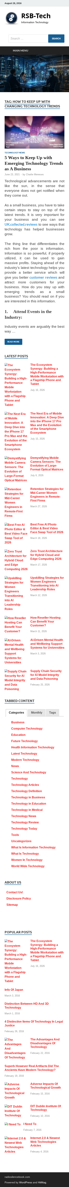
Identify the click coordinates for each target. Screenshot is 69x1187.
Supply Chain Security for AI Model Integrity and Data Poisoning (46, 674)
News (15, 766)
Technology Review (25, 822)
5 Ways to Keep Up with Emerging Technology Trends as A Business (34, 163)
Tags (52, 712)
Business (17, 722)
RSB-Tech (36, 15)
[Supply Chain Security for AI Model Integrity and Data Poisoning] (16, 671)
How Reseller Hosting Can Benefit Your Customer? (45, 621)
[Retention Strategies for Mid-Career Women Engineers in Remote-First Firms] (16, 489)
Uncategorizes (21, 841)
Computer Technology (27, 728)
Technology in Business (28, 797)
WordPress (25, 1182)
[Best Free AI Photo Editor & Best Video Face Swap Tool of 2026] (16, 524)
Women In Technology (27, 859)
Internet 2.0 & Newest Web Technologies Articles (45, 1141)
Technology (19, 778)
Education (18, 734)
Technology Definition (26, 791)
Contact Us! (14, 892)
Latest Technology (24, 753)
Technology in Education (28, 803)
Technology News (15, 152)
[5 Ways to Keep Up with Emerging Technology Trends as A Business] (34, 132)
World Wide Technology (28, 866)
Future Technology (24, 741)
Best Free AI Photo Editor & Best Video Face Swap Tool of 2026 (46, 528)
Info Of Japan (14, 989)
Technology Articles (25, 784)
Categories (16, 712)
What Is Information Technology (33, 847)
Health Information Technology (32, 747)
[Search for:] (36, 38)
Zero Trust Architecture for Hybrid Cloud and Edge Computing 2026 (46, 555)
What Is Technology (25, 853)
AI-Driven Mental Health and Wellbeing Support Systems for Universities (47, 643)
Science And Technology (28, 772)
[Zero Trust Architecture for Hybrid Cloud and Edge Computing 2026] (16, 551)
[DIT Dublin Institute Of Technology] (16, 1106)
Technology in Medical (27, 809)
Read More (12, 341)
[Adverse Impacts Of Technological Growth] (16, 1084)
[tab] (16, 712)
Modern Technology (25, 759)
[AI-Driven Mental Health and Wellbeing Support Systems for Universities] (16, 640)
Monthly (36, 712)
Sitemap (12, 904)
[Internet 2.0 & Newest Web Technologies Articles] (16, 1138)
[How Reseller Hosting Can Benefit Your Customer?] (16, 618)
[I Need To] (13, 1124)
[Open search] (60, 50)
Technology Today (24, 828)
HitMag (42, 1182)
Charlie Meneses (35, 174)
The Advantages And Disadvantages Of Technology (45, 1043)
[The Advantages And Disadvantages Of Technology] (16, 1039)
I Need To (29, 1124)
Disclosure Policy (18, 898)
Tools (15, 834)
